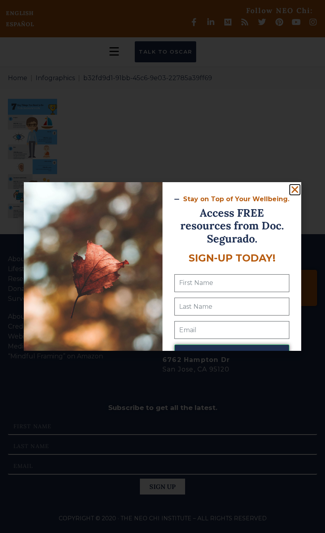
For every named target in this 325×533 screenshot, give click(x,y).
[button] (295, 189)
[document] (162, 266)
